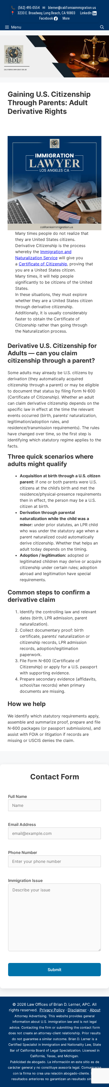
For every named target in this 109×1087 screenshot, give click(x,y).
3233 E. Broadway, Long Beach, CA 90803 (46, 13)
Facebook (46, 18)
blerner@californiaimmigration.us (72, 8)
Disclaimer (77, 1010)
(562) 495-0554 (29, 8)
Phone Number (22, 852)
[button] (102, 27)
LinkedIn (86, 13)
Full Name (17, 796)
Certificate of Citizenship (43, 263)
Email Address (22, 824)
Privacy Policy (52, 1010)
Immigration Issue (25, 880)
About (95, 1010)
